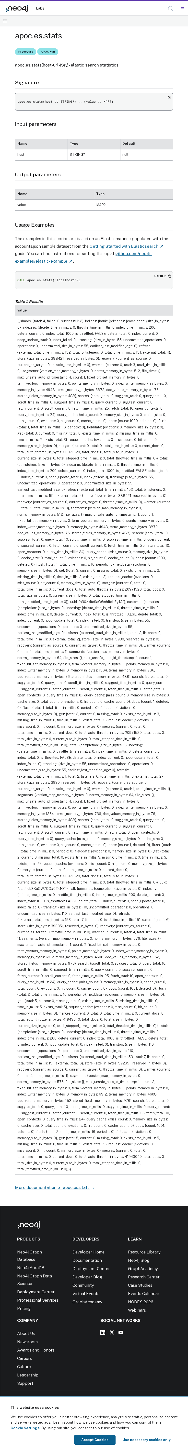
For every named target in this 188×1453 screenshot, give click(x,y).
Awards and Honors (36, 1350)
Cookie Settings (25, 1428)
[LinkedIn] (102, 1332)
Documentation (87, 1260)
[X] (111, 1332)
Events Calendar (143, 1293)
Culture (24, 1366)
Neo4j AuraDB (30, 1267)
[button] (171, 8)
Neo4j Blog (139, 1260)
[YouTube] (120, 1332)
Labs (40, 8)
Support (25, 1383)
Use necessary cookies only (147, 1440)
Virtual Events (85, 1293)
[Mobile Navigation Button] (182, 9)
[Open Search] (171, 9)
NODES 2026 (140, 1301)
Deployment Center (36, 1291)
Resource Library (144, 1252)
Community (83, 1285)
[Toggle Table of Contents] (5, 21)
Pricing (24, 1308)
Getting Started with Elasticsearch (124, 246)
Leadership (27, 1375)
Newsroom (27, 1341)
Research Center (144, 1276)
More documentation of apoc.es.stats (52, 1187)
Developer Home (88, 1252)
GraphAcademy (87, 1301)
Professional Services (37, 1300)
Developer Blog (87, 1276)
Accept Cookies (94, 1440)
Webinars (137, 1310)
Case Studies (140, 1285)
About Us (26, 1333)
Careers (24, 1358)
